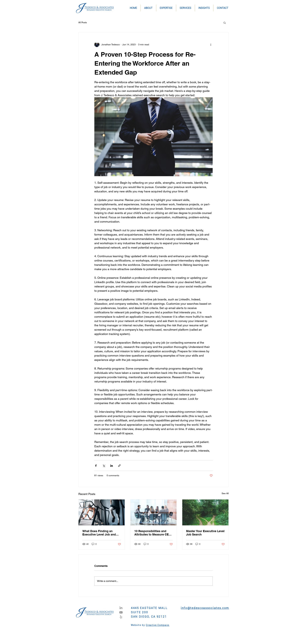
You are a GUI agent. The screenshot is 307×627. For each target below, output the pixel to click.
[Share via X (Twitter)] (103, 465)
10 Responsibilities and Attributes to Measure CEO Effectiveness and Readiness (152, 532)
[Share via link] (119, 465)
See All (225, 493)
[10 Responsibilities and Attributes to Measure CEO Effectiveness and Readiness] (153, 512)
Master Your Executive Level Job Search (205, 532)
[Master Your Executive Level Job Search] (205, 512)
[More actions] (211, 44)
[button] (224, 22)
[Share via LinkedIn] (111, 465)
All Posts (82, 22)
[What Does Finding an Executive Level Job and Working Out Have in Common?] (102, 512)
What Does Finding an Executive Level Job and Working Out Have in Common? (99, 532)
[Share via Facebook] (95, 465)
